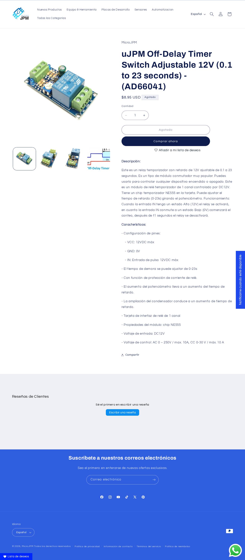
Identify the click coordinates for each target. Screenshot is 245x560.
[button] (211, 14)
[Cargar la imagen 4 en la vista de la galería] (98, 158)
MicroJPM (27, 546)
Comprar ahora (166, 141)
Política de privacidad (87, 546)
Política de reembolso (177, 546)
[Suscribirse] (154, 479)
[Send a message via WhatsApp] (235, 550)
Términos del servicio (149, 546)
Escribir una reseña (122, 412)
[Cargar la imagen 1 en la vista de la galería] (24, 158)
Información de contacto (118, 546)
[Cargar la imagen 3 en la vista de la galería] (74, 158)
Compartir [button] (132, 354)
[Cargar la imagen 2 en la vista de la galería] (49, 158)
